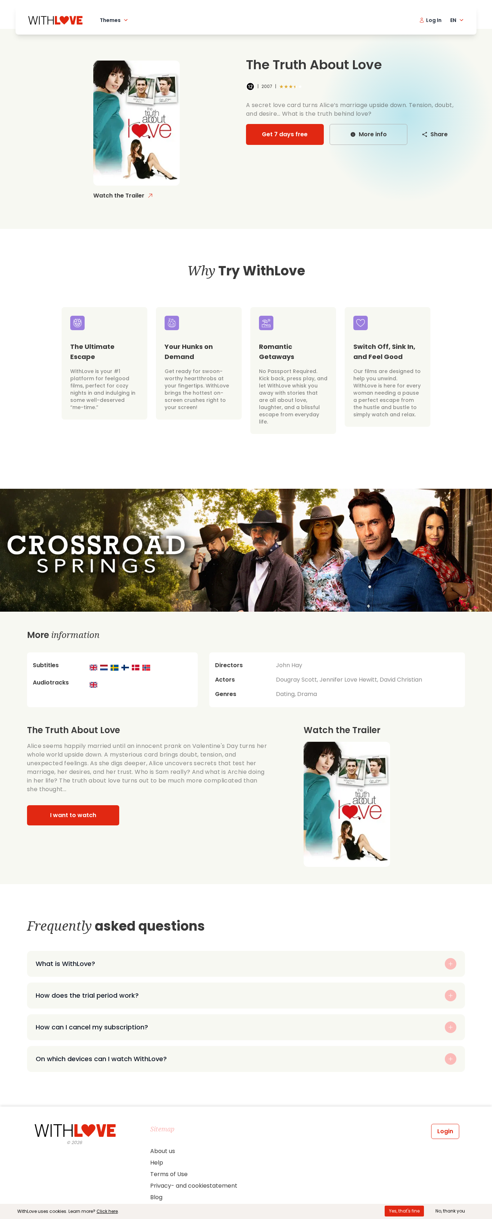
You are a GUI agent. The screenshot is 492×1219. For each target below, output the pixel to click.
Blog (156, 1197)
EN (453, 20)
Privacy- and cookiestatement (193, 1186)
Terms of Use (169, 1174)
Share (439, 134)
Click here (107, 1211)
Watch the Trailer (118, 195)
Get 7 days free (285, 134)
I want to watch (73, 815)
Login (445, 1131)
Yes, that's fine (404, 1211)
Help (156, 1162)
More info (373, 134)
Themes (110, 20)
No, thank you (450, 1211)
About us (162, 1151)
